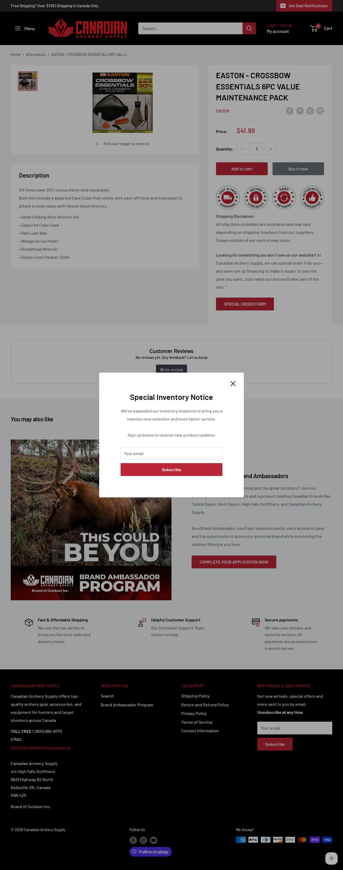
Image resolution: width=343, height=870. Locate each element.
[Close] (233, 383)
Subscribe (171, 469)
